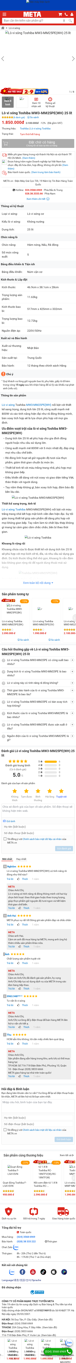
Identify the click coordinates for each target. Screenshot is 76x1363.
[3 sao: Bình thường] (38, 791)
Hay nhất (21, 859)
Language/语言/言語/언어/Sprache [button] (21, 1280)
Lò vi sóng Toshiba (40, 128)
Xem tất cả (66, 1155)
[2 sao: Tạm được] (26, 791)
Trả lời (10, 879)
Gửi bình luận (64, 1139)
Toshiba (24, 128)
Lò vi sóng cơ (35, 213)
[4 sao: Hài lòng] (49, 791)
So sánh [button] (24, 639)
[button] (71, 59)
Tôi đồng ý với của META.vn (36, 841)
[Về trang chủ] (32, 14)
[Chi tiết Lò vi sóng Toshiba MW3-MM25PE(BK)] (15, 609)
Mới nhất (7, 859)
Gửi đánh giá (64, 848)
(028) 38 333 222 (26, 1241)
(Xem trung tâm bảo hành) (45, 172)
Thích (25, 879)
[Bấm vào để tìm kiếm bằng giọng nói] (64, 21)
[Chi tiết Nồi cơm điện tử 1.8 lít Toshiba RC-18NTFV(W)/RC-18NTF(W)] (47, 1170)
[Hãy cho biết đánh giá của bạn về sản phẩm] (38, 810)
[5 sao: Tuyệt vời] (61, 791)
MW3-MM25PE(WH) (39, 405)
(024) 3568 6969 (26, 1236)
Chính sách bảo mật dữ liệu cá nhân (42, 839)
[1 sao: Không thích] (14, 791)
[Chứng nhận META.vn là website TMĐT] (37, 1294)
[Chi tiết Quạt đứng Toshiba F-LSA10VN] (16, 1170)
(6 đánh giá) (19, 117)
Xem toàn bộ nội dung (37, 582)
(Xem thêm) (28, 157)
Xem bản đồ (45, 1319)
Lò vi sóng (14, 28)
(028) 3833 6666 (23, 1331)
